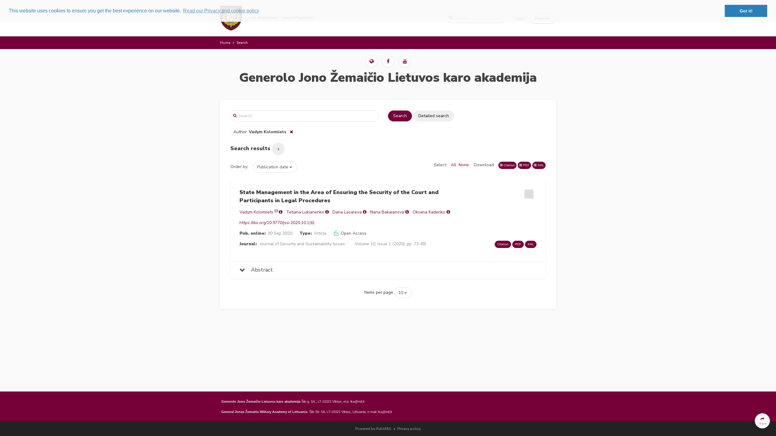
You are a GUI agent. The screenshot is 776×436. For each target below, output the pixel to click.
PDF (525, 165)
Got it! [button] (746, 10)
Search (400, 116)
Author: (259, 132)
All (453, 165)
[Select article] (528, 192)
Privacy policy (409, 428)
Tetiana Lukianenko (305, 212)
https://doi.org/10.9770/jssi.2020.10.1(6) (276, 223)
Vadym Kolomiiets (256, 212)
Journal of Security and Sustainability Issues (302, 244)
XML (540, 165)
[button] (371, 61)
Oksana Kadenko (429, 212)
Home (225, 42)
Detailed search (433, 116)
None (464, 165)
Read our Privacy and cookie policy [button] (221, 10)
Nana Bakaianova (387, 212)
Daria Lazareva (347, 212)
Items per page (378, 292)
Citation (509, 165)
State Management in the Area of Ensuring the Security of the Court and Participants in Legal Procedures (339, 196)
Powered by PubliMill (373, 428)
